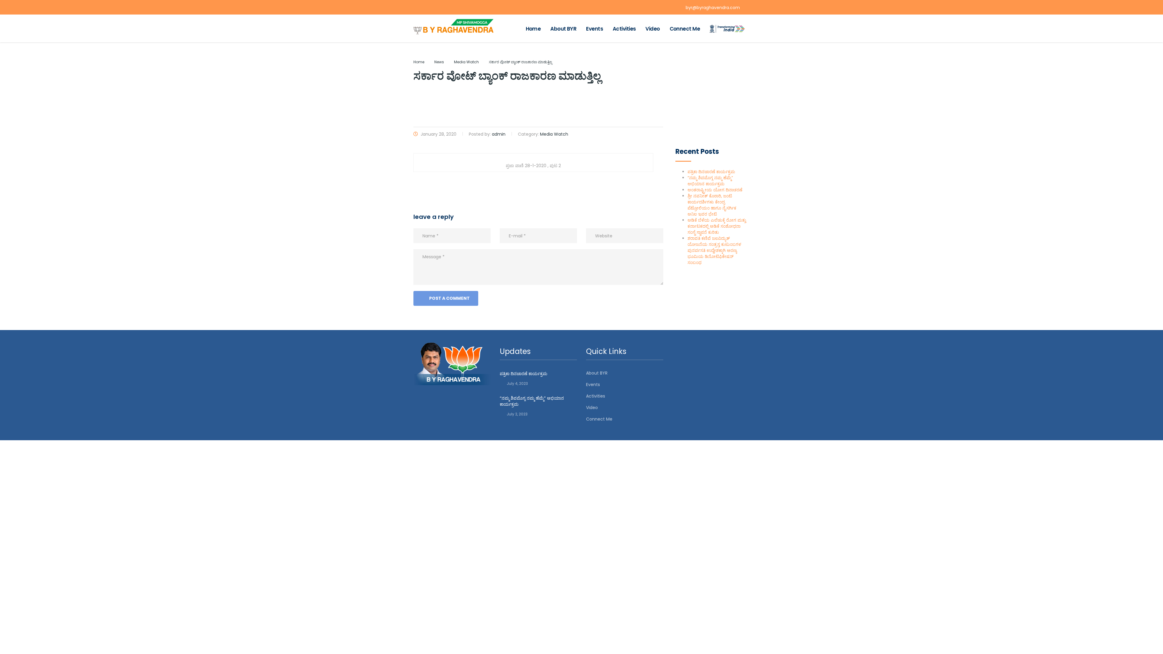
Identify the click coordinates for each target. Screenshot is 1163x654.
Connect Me (685, 28)
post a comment (449, 298)
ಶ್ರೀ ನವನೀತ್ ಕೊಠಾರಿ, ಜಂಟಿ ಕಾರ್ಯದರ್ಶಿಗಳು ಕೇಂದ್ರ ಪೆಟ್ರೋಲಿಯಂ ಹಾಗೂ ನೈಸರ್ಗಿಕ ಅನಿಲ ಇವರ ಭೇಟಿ (712, 205)
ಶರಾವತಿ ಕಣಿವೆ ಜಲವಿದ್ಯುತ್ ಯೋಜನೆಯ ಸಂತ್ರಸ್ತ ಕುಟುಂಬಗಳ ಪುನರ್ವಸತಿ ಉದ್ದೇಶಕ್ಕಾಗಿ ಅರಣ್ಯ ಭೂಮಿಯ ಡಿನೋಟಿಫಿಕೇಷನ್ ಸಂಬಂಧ (714, 250)
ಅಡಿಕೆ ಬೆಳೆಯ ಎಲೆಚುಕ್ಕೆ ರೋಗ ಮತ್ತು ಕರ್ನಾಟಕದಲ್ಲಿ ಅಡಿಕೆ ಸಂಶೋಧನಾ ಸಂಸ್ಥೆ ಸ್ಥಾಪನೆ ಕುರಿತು (717, 226)
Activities (624, 28)
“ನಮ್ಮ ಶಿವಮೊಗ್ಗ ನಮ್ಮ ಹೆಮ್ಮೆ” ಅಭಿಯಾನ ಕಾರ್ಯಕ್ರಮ (710, 181)
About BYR (563, 28)
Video (652, 28)
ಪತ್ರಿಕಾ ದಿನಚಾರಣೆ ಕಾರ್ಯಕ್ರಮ (711, 172)
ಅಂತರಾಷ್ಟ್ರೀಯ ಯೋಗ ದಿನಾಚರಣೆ (715, 190)
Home (533, 28)
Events (594, 28)
